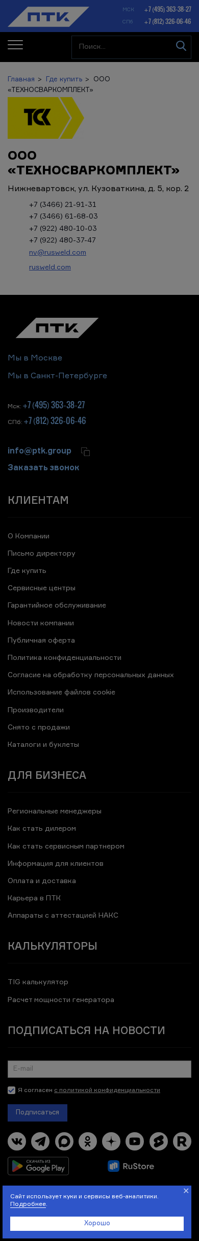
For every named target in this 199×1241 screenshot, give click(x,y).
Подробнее (28, 1204)
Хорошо (97, 1223)
